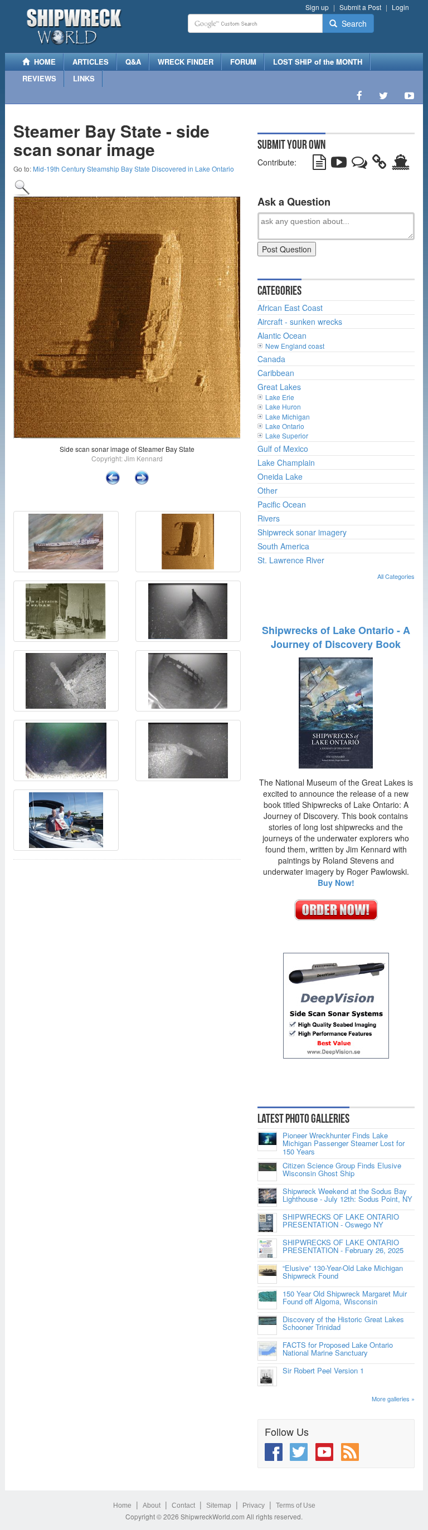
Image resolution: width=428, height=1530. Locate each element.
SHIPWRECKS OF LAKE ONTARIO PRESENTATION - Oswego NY (341, 1221)
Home (122, 1505)
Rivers (268, 518)
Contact (183, 1505)
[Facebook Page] (359, 95)
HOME (43, 61)
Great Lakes (279, 386)
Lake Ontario (284, 426)
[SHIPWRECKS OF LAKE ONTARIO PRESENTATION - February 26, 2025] (267, 1248)
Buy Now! (336, 882)
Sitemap (218, 1505)
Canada (271, 358)
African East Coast (290, 307)
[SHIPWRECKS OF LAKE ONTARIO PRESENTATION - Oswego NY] (267, 1222)
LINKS (84, 78)
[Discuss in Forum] (359, 164)
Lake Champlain (286, 462)
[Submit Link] (379, 164)
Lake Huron (283, 406)
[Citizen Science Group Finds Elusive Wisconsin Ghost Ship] (267, 1171)
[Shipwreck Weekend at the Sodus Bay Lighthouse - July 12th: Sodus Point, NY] (267, 1197)
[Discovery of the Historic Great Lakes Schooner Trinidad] (267, 1325)
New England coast (294, 345)
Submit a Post (360, 7)
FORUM (243, 61)
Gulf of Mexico (282, 448)
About (151, 1505)
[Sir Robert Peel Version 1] (267, 1376)
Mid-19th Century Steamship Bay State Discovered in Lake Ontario (133, 168)
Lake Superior (286, 435)
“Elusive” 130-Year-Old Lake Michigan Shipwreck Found (343, 1272)
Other (267, 490)
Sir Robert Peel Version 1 (323, 1371)
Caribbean (275, 372)
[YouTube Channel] (409, 95)
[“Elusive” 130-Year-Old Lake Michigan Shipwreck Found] (267, 1274)
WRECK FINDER (185, 61)
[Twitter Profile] (383, 95)
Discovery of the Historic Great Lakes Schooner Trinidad (343, 1323)
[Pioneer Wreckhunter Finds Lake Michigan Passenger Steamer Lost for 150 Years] (267, 1141)
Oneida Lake (280, 476)
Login (400, 7)
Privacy (253, 1505)
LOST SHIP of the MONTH (317, 61)
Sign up (317, 7)
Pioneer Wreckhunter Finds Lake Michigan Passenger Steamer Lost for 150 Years (344, 1144)
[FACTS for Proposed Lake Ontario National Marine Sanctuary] (267, 1351)
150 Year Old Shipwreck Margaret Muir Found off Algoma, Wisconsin (345, 1298)
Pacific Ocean (281, 504)
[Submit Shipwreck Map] (401, 164)
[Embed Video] (339, 164)
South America (283, 546)
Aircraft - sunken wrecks (299, 321)
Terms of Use (295, 1505)
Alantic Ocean (282, 335)
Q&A (133, 61)
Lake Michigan (287, 416)
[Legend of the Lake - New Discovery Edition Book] (336, 712)
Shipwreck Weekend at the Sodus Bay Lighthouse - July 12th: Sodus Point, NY (347, 1195)
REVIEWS (39, 78)
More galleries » (393, 1398)
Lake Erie (279, 397)
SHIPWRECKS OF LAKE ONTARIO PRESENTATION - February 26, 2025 (343, 1247)
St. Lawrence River (290, 560)
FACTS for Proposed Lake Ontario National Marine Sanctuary (338, 1349)
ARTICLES (90, 61)
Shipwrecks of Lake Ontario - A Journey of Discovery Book (336, 637)
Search (352, 23)
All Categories (396, 576)
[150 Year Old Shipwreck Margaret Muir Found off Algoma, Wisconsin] (267, 1299)
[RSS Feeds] (350, 1452)
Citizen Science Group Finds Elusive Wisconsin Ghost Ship (342, 1170)
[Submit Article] (319, 164)
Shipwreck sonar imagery (302, 532)
